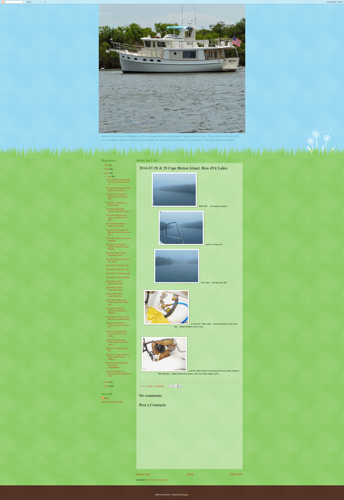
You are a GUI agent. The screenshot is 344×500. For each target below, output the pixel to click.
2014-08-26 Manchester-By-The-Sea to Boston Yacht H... (118, 182)
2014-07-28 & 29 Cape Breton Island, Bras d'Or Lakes (117, 342)
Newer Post (143, 474)
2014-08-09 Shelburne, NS (117, 269)
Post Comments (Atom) (158, 480)
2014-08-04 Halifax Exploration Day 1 (114, 295)
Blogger (185, 495)
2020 (106, 169)
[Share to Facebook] (178, 386)
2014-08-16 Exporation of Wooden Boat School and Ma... (118, 232)
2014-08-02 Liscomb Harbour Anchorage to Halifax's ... (116, 310)
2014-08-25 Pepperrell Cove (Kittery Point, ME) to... (118, 189)
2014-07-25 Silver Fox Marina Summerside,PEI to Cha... (118, 373)
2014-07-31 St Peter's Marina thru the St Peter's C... (118, 325)
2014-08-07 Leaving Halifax (118, 277)
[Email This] (170, 386)
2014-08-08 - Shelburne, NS (118, 273)
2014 (106, 382)
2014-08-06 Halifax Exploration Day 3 (114, 282)
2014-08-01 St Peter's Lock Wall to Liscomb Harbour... (118, 318)
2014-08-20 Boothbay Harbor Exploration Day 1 (118, 210)
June (109, 176)
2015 (106, 173)
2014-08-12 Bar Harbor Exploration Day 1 (116, 254)
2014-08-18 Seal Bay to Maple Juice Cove (116, 225)
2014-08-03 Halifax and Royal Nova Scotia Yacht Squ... (117, 302)
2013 (106, 386)
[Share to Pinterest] (180, 386)
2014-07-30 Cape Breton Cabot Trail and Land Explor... (116, 334)
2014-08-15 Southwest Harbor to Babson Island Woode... (117, 247)
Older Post (236, 474)
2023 (106, 165)
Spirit (106, 398)
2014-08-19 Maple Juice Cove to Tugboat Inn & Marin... (116, 217)
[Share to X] (175, 386)
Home (190, 474)
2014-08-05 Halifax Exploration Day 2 (114, 289)
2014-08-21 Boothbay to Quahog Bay (116, 204)
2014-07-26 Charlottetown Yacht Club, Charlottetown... (117, 365)
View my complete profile (112, 402)
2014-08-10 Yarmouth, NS (117, 265)
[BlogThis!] (173, 386)
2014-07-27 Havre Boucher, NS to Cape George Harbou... (118, 357)
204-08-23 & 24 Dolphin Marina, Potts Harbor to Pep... (117, 196)
